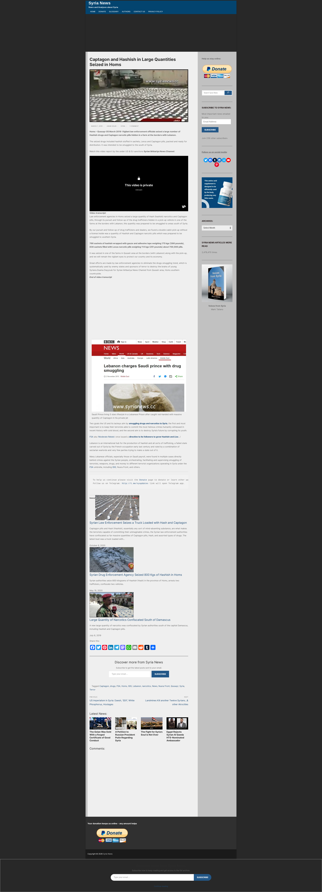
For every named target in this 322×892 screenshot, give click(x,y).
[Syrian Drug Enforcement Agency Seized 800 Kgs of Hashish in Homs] (139, 559)
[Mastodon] (123, 647)
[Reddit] (141, 647)
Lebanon (137, 686)
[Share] (153, 647)
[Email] (135, 647)
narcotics (146, 686)
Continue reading (161, 886)
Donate (143, 480)
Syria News (100, 3)
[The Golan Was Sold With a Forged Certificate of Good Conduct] (100, 723)
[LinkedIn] (111, 647)
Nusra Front (164, 686)
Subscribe (160, 674)
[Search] (228, 93)
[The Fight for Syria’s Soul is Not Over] (152, 723)
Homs (124, 686)
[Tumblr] (147, 647)
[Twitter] (99, 647)
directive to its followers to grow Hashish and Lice (153, 436)
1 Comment (134, 126)
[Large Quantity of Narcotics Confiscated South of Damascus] (139, 604)
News (154, 686)
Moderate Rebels (106, 436)
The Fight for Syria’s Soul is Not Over (152, 733)
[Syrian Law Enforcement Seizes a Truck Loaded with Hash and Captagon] (139, 507)
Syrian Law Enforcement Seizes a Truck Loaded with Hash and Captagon (138, 522)
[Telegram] (117, 647)
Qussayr (174, 686)
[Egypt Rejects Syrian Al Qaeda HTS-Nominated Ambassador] (177, 723)
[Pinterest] (105, 647)
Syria (122, 126)
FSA (91, 436)
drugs (112, 686)
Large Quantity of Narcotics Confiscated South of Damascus (130, 619)
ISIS (114, 467)
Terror (92, 689)
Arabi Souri (111, 126)
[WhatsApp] (129, 647)
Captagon (104, 686)
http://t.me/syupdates (135, 483)
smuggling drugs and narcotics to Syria (148, 423)
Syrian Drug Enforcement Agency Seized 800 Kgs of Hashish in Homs (136, 574)
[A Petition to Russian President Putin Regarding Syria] (126, 723)
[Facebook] (93, 647)
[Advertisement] (161, 32)
